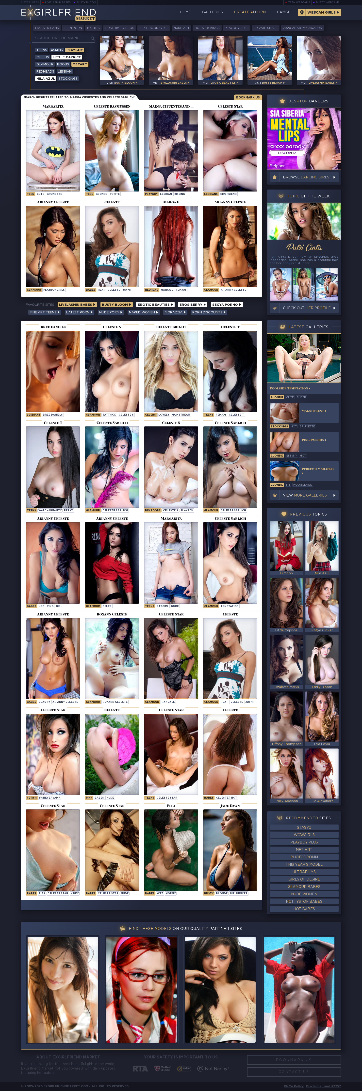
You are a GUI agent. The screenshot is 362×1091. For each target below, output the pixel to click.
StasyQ (304, 827)
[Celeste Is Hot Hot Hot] (230, 754)
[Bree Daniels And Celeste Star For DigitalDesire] (53, 371)
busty (209, 894)
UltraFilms (304, 872)
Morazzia (174, 312)
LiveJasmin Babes (58, 2)
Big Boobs (153, 511)
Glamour (44, 64)
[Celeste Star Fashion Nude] (112, 850)
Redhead (151, 290)
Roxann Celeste (115, 702)
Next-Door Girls (153, 28)
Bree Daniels (53, 415)
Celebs (42, 57)
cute (40, 194)
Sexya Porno (225, 305)
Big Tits (93, 28)
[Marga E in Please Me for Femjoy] (171, 246)
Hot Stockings (207, 28)
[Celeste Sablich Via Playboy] (112, 467)
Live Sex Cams (47, 28)
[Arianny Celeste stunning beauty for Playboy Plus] (53, 658)
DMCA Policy (294, 1086)
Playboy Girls (54, 290)
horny (171, 894)
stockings (279, 426)
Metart (80, 64)
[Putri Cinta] (304, 221)
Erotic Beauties (154, 305)
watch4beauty (50, 511)
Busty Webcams (328, 2)
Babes (90, 290)
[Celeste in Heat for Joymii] (230, 658)
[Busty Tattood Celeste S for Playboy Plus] (112, 371)
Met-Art (304, 849)
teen (30, 194)
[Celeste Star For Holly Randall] (171, 658)
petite (115, 194)
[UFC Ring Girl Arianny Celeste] (53, 563)
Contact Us (294, 1072)
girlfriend (228, 194)
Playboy (74, 50)
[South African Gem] (230, 850)
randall (168, 702)
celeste (114, 290)
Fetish (32, 798)
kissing (179, 194)
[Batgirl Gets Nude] (53, 150)
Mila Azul (45, 78)
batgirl (163, 606)
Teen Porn (73, 28)
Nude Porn (109, 312)
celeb (107, 606)
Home (185, 12)
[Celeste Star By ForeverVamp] (53, 754)
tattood (109, 415)
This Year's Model (304, 864)
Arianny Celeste (233, 290)
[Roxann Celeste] (112, 658)
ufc (41, 606)
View (305, 495)
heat (101, 290)
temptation (230, 606)
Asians (57, 50)
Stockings (68, 78)
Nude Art (181, 28)
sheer (301, 397)
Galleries (212, 12)
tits (42, 894)
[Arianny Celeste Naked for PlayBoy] (230, 246)
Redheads (45, 71)
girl (59, 606)
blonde (101, 194)
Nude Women (304, 894)
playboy (151, 194)
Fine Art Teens (43, 312)
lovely (163, 415)
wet (160, 894)
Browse (306, 177)
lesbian (166, 194)
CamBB (284, 12)
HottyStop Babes (304, 901)
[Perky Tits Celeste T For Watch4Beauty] (53, 467)
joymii (127, 290)
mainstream (181, 415)
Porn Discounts (207, 312)
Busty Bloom (86, 2)
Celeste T (236, 415)
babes (99, 798)
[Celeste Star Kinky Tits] (53, 850)
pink (89, 798)
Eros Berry (191, 305)
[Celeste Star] (171, 754)
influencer (238, 894)
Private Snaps (266, 28)
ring (50, 606)
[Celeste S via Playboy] (171, 467)
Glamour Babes (304, 886)
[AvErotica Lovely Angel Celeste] (112, 754)
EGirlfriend (58, 13)
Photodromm (304, 857)
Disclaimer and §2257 (323, 1086)
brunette (54, 194)
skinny (291, 456)
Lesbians (211, 194)
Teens (41, 50)
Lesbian (65, 71)
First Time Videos (119, 28)
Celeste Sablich (115, 511)
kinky (75, 894)
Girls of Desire (304, 879)
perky (68, 511)
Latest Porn (78, 312)
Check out (307, 308)
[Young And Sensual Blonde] (112, 150)
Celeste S (126, 415)
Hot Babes (304, 909)
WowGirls (304, 835)
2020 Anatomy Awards (302, 28)
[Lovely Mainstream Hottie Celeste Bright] (171, 371)
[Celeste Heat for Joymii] (112, 246)
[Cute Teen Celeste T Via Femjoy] (230, 371)
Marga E (167, 290)
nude (175, 606)
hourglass (302, 485)
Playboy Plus (236, 28)
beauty (44, 702)
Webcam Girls (321, 12)
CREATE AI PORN (250, 12)
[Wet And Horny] (171, 850)
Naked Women (142, 312)
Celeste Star (167, 798)
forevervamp (49, 798)
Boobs (63, 64)
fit (288, 485)
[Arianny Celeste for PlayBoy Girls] (53, 246)
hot (234, 798)
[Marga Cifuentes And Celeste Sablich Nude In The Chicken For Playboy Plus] (171, 150)
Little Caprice (67, 57)
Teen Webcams (299, 2)
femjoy (181, 290)
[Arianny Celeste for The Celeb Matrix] (112, 563)
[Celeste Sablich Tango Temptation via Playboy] (230, 563)
